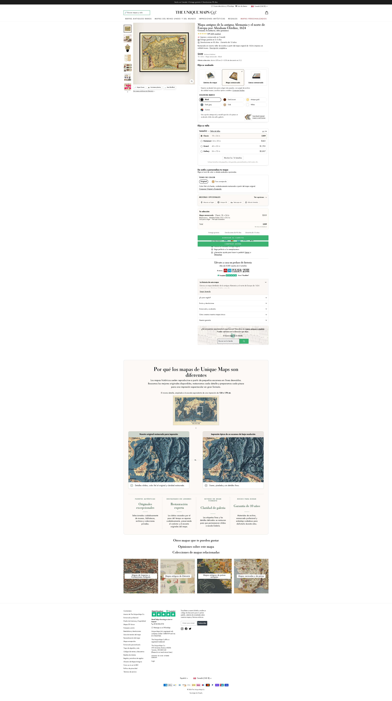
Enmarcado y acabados (207, 309)
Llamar (247, 252)
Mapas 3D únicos (129, 624)
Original (203, 181)
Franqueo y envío (129, 628)
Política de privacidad (130, 668)
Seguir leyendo (205, 291)
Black (207, 99)
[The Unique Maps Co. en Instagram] (182, 628)
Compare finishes (238, 90)
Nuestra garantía (205, 320)
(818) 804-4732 (159, 624)
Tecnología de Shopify (196, 693)
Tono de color (207, 177)
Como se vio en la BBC (131, 665)
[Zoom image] (192, 81)
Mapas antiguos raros (138, 19)
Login (153, 661)
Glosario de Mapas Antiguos (133, 661)
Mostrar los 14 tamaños (233, 158)
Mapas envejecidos (130, 641)
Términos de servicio (130, 672)
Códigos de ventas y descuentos (134, 651)
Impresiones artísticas (212, 19)
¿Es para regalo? (205, 297)
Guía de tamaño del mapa (132, 634)
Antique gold (255, 99)
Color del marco (207, 95)
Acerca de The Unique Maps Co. (134, 614)
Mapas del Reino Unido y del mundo (175, 19)
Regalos (233, 19)
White (253, 104)
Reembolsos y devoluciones (132, 631)
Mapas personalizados (254, 19)
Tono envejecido (221, 181)
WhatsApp (218, 255)
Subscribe (202, 623)
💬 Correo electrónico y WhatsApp (222, 6)
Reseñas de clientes (130, 655)
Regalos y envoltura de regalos (133, 658)
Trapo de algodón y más (131, 648)
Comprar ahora (233, 244)
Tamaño (233, 131)
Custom (207, 110)
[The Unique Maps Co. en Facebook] (186, 628)
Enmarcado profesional (131, 617)
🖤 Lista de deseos (241, 6)
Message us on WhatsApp (162, 627)
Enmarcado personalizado (132, 644)
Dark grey (208, 104)
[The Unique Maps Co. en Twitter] (190, 628)
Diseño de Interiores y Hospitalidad (135, 621)
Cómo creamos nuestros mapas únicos (212, 314)
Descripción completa (218, 48)
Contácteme (127, 611)
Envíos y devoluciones (206, 303)
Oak (229, 104)
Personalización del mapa (132, 638)
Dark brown (232, 99)
